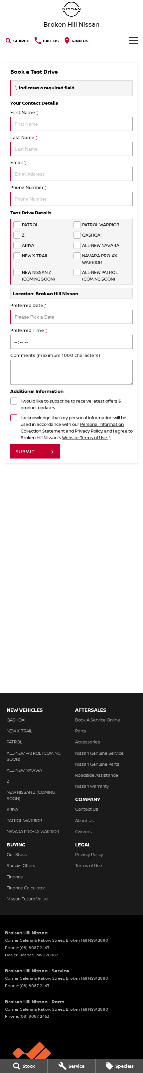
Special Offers (21, 865)
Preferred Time (28, 330)
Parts (80, 731)
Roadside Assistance (96, 775)
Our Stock (17, 854)
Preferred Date (28, 305)
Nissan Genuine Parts (97, 764)
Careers (83, 831)
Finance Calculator (26, 888)
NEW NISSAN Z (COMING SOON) (31, 795)
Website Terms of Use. (85, 438)
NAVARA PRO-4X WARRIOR (33, 831)
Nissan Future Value (27, 899)
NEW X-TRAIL (19, 731)
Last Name (24, 137)
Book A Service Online (97, 720)
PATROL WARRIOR (24, 820)
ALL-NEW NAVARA (24, 770)
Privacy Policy (88, 431)
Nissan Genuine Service (99, 753)
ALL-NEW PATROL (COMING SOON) (34, 756)
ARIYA (12, 809)
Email (18, 162)
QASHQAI (16, 720)
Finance (15, 877)
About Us (84, 820)
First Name (24, 112)
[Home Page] (71, 9)
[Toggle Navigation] (133, 40)
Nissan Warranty (92, 786)
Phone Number (28, 187)
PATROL (14, 742)
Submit (25, 451)
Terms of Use (88, 865)
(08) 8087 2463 (34, 947)
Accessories (87, 742)
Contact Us (86, 809)
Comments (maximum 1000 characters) (55, 355)
